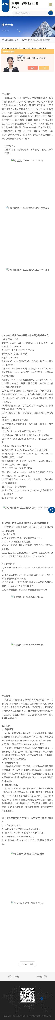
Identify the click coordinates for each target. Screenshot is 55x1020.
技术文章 (26, 40)
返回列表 (29, 964)
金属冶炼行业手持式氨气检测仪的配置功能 (9, 976)
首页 (16, 40)
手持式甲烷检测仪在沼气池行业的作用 (45, 976)
